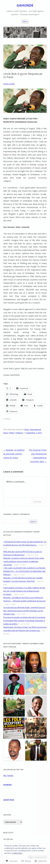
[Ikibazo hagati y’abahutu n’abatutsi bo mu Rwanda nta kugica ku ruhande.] (36, 750)
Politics (12, 433)
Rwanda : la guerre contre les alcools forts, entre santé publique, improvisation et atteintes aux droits (23, 561)
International (35, 429)
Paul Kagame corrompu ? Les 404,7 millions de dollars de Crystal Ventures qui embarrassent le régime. (24, 590)
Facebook (7, 785)
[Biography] (36, 684)
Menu (25, 21)
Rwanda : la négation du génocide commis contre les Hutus (14, 454)
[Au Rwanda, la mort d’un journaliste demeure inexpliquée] (14, 750)
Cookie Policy (17, 853)
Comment (37, 501)
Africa (26, 429)
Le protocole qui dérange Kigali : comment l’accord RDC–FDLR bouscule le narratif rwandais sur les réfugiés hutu (24, 610)
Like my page (8, 800)
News (5, 433)
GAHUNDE (25, 5)
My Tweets (8, 775)
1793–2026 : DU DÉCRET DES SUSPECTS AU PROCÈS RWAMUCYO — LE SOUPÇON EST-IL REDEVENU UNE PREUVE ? (24, 571)
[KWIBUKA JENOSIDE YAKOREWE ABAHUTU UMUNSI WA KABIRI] (36, 728)
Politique (19, 433)
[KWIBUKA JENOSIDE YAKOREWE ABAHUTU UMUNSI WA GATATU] (14, 706)
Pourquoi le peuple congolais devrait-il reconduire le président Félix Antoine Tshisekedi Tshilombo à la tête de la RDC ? (24, 620)
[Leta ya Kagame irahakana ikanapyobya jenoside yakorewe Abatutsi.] (36, 706)
